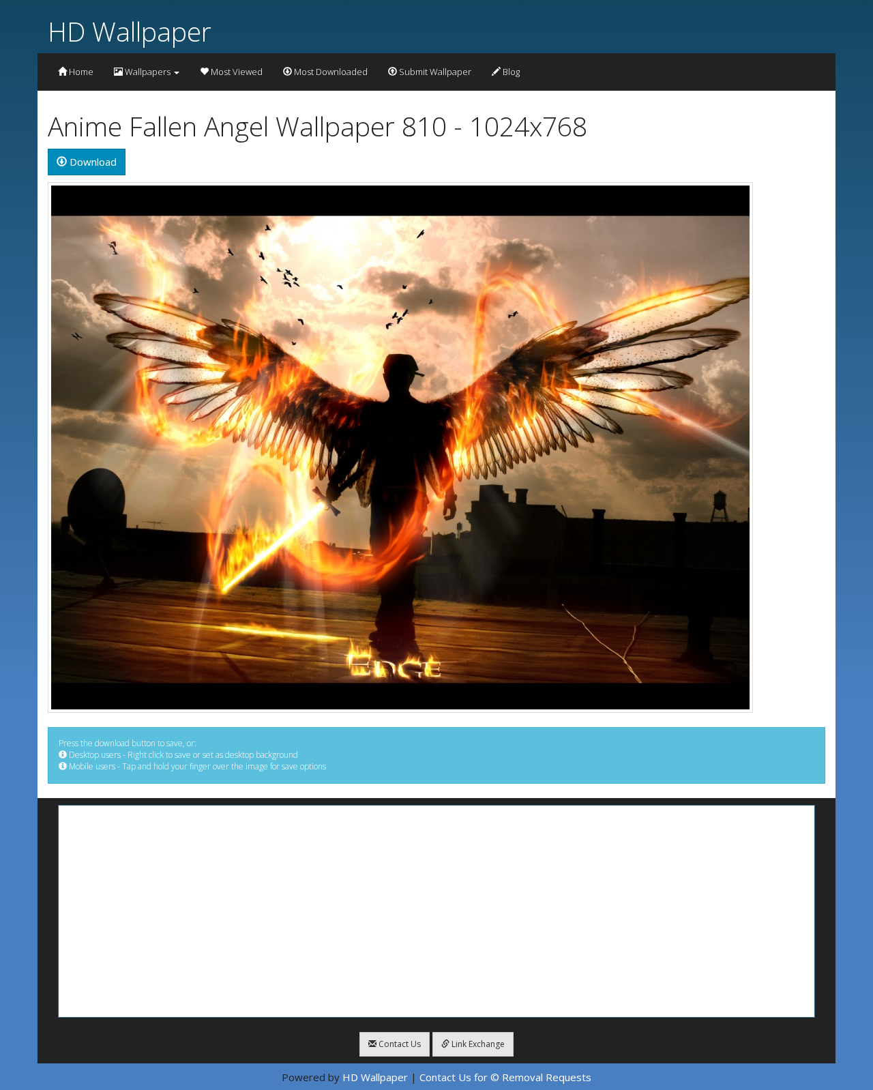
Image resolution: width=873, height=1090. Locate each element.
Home (80, 71)
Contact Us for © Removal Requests (505, 1077)
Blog (510, 71)
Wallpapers (148, 71)
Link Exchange (477, 1044)
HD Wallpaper (129, 31)
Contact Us (398, 1044)
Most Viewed (236, 71)
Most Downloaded (330, 71)
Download (92, 161)
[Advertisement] (436, 911)
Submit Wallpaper (434, 71)
